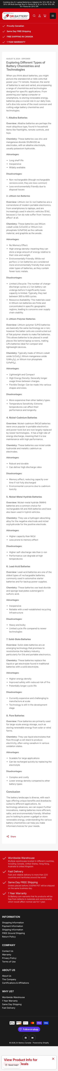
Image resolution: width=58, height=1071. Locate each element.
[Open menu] (53, 16)
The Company (9, 979)
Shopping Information (13, 922)
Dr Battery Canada (23, 1043)
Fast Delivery (8, 1007)
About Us (6, 975)
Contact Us (7, 951)
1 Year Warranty (10, 1000)
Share (13, 836)
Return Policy (9, 936)
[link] (29, 1062)
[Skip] (53, 1058)
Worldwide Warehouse (13, 997)
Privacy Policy (9, 958)
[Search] (34, 16)
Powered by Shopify (41, 1043)
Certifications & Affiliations (15, 983)
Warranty (6, 954)
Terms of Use (9, 961)
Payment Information (12, 926)
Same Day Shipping (12, 1004)
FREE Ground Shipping (13, 933)
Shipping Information (12, 929)
